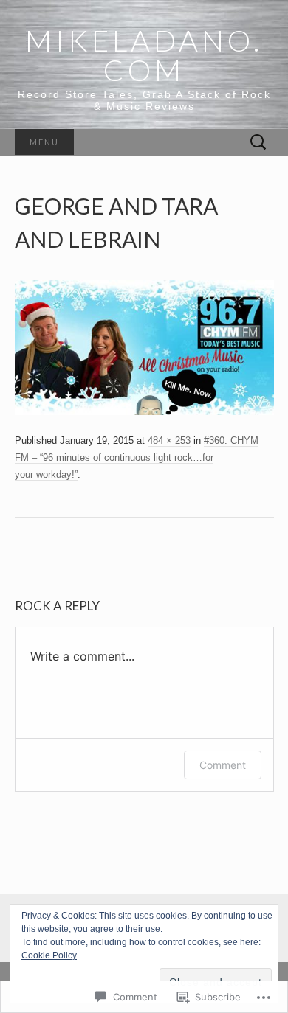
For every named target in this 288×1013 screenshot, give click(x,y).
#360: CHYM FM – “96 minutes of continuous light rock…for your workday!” (136, 457)
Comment (222, 765)
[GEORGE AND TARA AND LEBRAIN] (144, 347)
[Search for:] (258, 142)
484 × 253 (169, 440)
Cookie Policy (49, 955)
